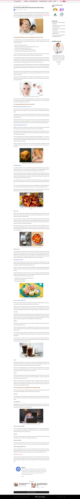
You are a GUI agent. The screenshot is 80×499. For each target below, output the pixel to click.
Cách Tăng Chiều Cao (43, 1)
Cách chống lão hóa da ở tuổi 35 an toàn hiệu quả (24, 484)
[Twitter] (57, 64)
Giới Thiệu (26, 1)
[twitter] (58, 496)
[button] (30, 488)
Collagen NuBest (20, 454)
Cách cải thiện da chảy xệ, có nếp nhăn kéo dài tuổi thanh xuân (42, 484)
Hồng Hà (23, 467)
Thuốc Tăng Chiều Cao (34, 1)
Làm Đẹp (50, 1)
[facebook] (57, 496)
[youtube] (64, 496)
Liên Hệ (54, 1)
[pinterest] (60, 496)
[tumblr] (62, 496)
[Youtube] (59, 64)
